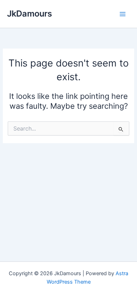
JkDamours (29, 13)
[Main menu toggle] (122, 14)
